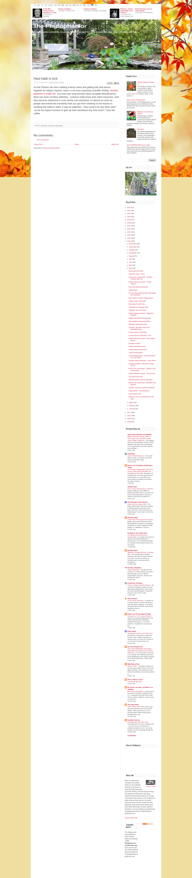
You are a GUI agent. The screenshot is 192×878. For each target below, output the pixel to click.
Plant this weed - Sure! (137, 274)
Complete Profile (151, 786)
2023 (129, 207)
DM (59, 5)
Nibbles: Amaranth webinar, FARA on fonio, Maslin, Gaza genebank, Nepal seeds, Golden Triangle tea (139, 438)
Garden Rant (132, 487)
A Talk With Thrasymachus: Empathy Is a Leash (50, 10)
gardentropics (132, 550)
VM (96, 5)
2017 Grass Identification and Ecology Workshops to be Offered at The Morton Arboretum (140, 650)
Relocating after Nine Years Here (138, 722)
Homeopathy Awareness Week (139, 321)
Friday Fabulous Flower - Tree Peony (142, 373)
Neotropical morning (136, 271)
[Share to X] (113, 83)
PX (78, 5)
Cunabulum (131, 735)
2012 (129, 241)
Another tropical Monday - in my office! (142, 361)
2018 (129, 223)
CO (49, 5)
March (131, 402)
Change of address (64, 9)
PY (81, 5)
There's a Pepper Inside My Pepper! (139, 585)
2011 (129, 412)
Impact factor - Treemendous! (139, 391)
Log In (127, 818)
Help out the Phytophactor (136, 100)
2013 (129, 238)
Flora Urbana (132, 599)
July (130, 259)
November (133, 247)
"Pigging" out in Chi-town (137, 310)
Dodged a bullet (134, 343)
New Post (133, 818)
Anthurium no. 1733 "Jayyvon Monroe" (139, 616)
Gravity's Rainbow (134, 568)
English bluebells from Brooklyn (140, 318)
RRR (84, 5)
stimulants (59, 125)
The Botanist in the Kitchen (137, 502)
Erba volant (131, 631)
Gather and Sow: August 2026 (137, 504)
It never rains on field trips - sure (140, 335)
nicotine (51, 125)
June (131, 262)
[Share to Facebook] (115, 83)
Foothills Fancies (133, 720)
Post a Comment (43, 140)
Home (77, 144)
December (133, 244)
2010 (129, 416)
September (133, 253)
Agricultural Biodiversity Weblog (139, 435)
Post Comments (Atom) (51, 148)
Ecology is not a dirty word (137, 533)
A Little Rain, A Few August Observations (140, 519)
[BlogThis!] (110, 83)
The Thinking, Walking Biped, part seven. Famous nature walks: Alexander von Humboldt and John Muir (140, 471)
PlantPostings (132, 518)
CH (46, 5)
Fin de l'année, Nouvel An (135, 600)
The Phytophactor (60, 25)
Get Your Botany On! (135, 647)
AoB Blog (131, 454)
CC (42, 5)
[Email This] (108, 83)
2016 (129, 229)
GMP (62, 5)
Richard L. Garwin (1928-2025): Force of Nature (126, 10)
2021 (129, 213)
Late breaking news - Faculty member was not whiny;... (142, 356)
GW (66, 5)
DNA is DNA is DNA (133, 706)
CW (55, 5)
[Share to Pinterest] (118, 83)
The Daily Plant (133, 705)
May (130, 265)
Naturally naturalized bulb (138, 324)
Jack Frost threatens (136, 353)
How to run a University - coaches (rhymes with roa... (140, 278)
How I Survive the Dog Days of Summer (140, 489)
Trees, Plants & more (135, 680)
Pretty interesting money (137, 346)
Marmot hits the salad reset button (141, 380)
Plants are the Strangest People (139, 614)
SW (88, 5)
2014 (129, 235)
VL (52, 5)
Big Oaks (140, 129)
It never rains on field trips (138, 332)
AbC (38, 5)
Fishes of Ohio (132, 666)
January (132, 409)
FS (35, 5)
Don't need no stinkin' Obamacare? (141, 298)
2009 (129, 419)
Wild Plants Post (133, 664)
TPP (92, 5)
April (131, 268)
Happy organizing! (133, 570)
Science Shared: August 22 (136, 456)
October (132, 250)
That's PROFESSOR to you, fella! (138, 145)
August (131, 256)
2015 (129, 232)
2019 (129, 220)
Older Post (115, 144)
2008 (129, 422)
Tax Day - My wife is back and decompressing (139, 328)
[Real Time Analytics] (147, 824)
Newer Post (38, 144)
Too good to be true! (136, 377)
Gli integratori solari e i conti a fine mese (140, 633)
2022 (129, 210)
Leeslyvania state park (134, 681)
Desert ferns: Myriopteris (135, 691)
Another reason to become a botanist (142, 388)
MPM (74, 5)
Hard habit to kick (135, 394)
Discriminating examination (138, 287)
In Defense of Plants (134, 583)
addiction (43, 125)
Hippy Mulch (133, 290)
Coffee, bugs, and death (137, 301)
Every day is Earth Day (137, 304)
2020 (129, 217)
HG (70, 5)
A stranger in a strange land (138, 307)
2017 (129, 226)
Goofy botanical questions (138, 350)
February (132, 406)
